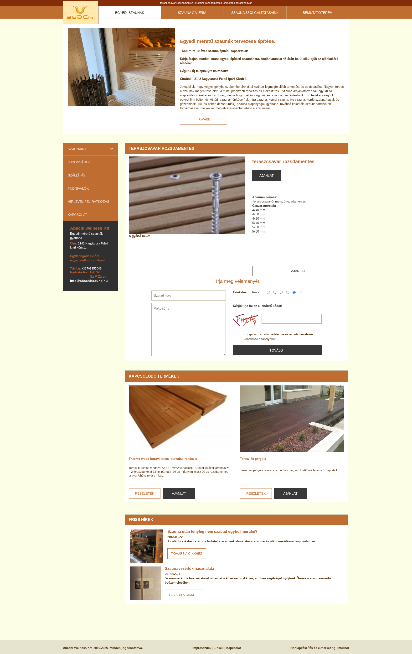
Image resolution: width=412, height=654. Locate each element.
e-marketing (326, 648)
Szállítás (76, 175)
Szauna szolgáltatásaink (254, 13)
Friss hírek (141, 520)
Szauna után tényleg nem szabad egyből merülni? (212, 531)
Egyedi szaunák (129, 13)
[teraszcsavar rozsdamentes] (187, 195)
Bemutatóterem (318, 13)
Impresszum (201, 648)
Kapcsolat (77, 215)
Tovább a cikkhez (186, 553)
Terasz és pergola (253, 459)
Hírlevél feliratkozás (88, 201)
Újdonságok (79, 162)
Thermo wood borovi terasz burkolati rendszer (163, 459)
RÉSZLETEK (144, 493)
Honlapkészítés (301, 648)
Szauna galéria (192, 13)
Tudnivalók (78, 188)
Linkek (218, 648)
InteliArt (343, 648)
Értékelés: (240, 292)
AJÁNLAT (179, 493)
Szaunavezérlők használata (189, 568)
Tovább (203, 119)
